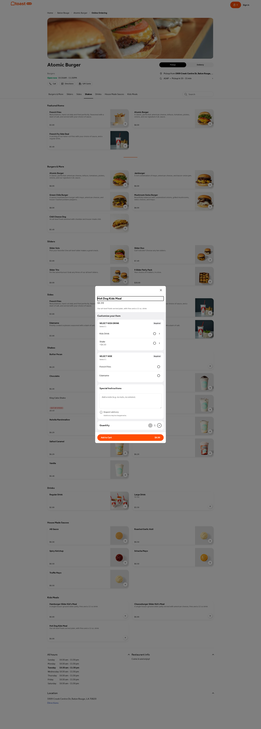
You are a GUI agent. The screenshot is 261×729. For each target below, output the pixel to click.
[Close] (161, 290)
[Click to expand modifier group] (159, 333)
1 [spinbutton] (155, 425)
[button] (130, 437)
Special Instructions (111, 388)
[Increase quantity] (159, 425)
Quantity (105, 425)
